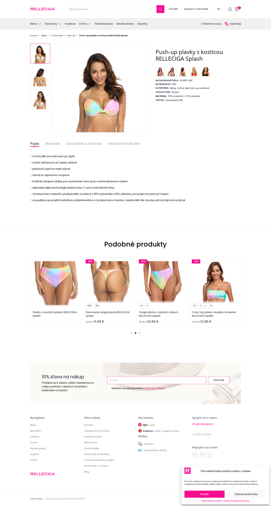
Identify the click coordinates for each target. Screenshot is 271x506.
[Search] (160, 9)
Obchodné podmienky (97, 454)
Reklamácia (90, 442)
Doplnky (34, 454)
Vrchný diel (57, 35)
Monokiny (35, 430)
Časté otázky (91, 448)
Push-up (71, 35)
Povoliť (204, 494)
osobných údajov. (154, 388)
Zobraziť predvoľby (246, 494)
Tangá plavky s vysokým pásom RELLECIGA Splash (158, 313)
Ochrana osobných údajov (236, 500)
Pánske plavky (38, 448)
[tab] (131, 333)
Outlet (33, 460)
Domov (33, 35)
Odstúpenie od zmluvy (97, 430)
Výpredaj (235, 24)
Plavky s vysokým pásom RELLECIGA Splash (55, 313)
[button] (230, 9)
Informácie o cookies (212, 500)
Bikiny (44, 35)
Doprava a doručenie (196, 9)
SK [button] (218, 9)
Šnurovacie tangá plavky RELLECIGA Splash (108, 313)
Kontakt (173, 9)
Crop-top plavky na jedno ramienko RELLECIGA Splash (214, 313)
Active (33, 442)
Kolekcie (34, 436)
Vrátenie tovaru (211, 24)
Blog (86, 471)
